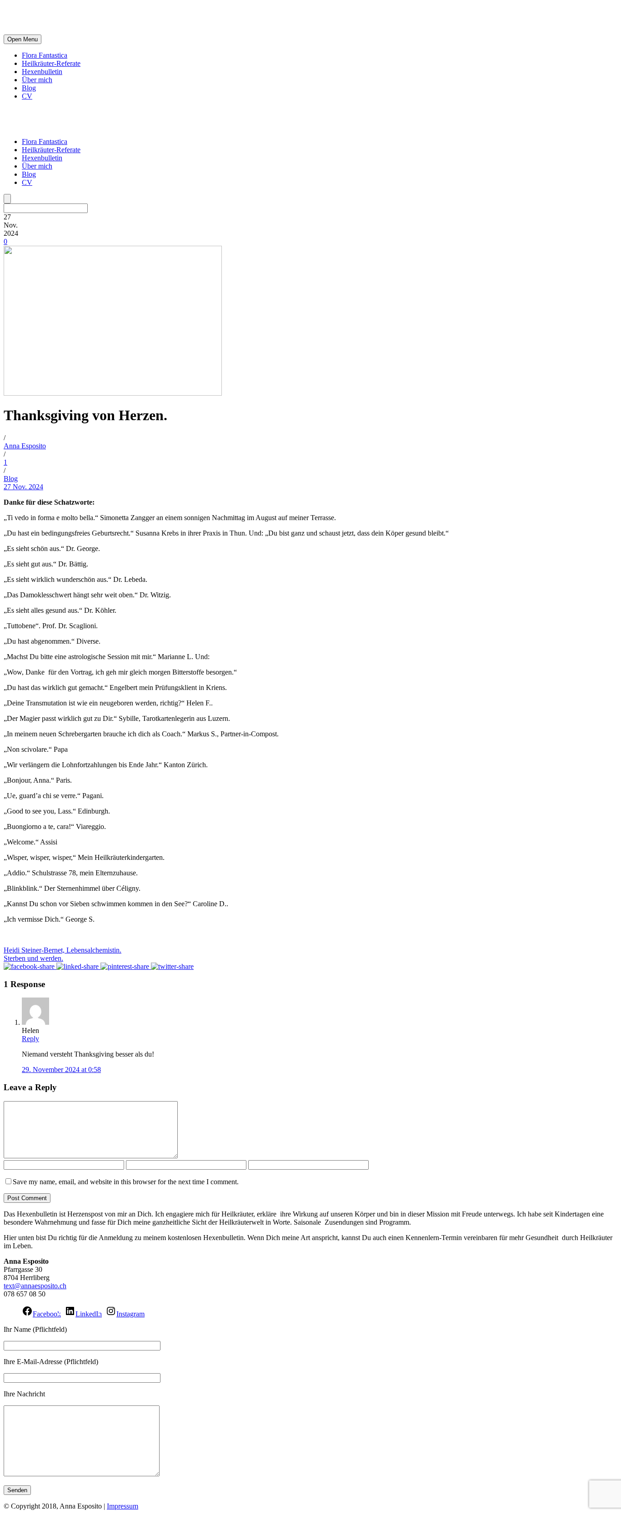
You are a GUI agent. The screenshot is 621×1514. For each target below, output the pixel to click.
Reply (30, 1038)
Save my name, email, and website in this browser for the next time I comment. (126, 1182)
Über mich (37, 80)
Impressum (122, 1506)
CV (27, 96)
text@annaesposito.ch (35, 1286)
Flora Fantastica (44, 55)
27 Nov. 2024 (23, 487)
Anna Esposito (25, 446)
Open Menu (22, 39)
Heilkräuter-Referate (51, 63)
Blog (29, 88)
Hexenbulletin (42, 71)
